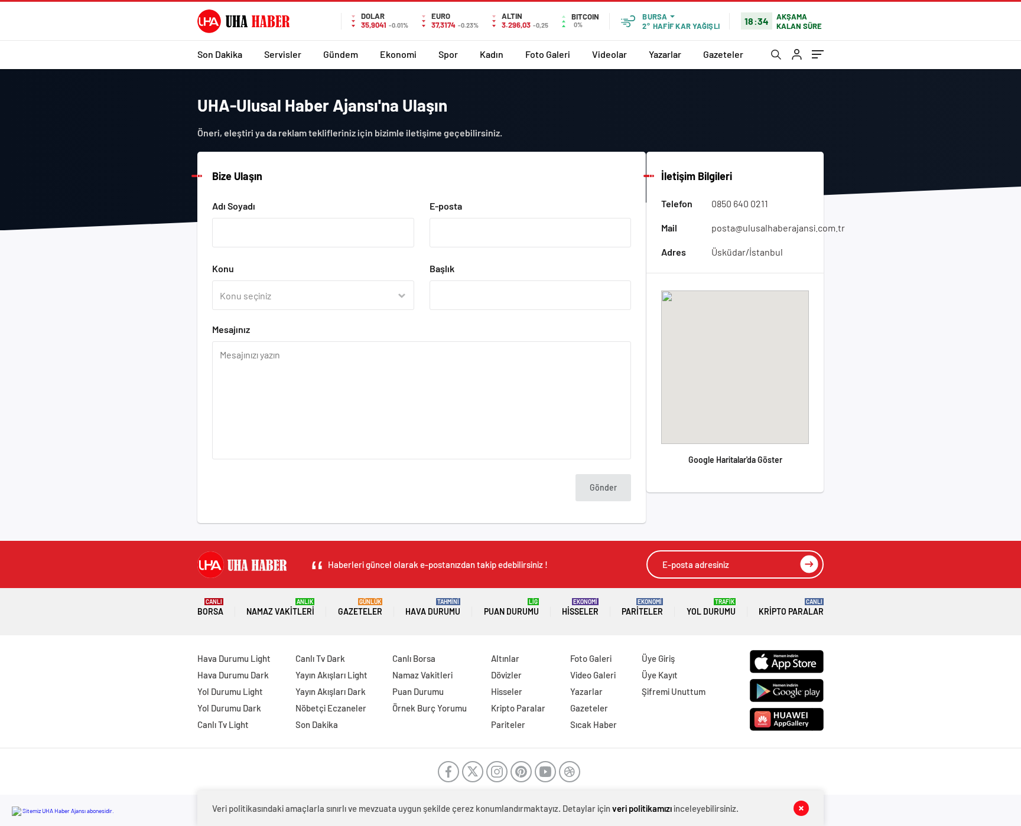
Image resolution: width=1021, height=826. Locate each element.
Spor (448, 54)
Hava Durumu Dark (233, 675)
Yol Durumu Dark (229, 708)
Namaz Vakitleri (280, 607)
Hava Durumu (432, 607)
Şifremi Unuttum (673, 691)
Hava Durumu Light (234, 658)
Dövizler (506, 675)
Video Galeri (593, 675)
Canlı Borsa (413, 658)
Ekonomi (398, 54)
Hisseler (580, 607)
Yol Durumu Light (230, 691)
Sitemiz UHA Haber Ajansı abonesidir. (67, 810)
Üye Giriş (658, 658)
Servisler (282, 54)
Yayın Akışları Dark (330, 691)
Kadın (491, 54)
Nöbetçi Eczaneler (330, 708)
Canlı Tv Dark (320, 658)
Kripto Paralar (791, 607)
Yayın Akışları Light (331, 675)
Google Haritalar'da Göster (735, 460)
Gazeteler (723, 54)
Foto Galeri (547, 54)
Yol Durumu (711, 607)
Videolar (609, 54)
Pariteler (642, 607)
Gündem (340, 54)
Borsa (210, 607)
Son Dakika (219, 54)
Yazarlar (665, 54)
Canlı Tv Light (223, 724)
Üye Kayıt (660, 675)
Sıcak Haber (593, 724)
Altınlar (505, 658)
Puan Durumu (511, 607)
